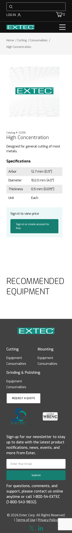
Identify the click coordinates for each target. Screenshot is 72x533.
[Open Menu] (62, 27)
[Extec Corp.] (20, 27)
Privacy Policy (48, 520)
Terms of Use (25, 520)
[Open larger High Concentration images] (34, 92)
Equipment (14, 358)
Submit (36, 475)
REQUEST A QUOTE (23, 398)
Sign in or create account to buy (32, 226)
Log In (11, 15)
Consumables (16, 364)
